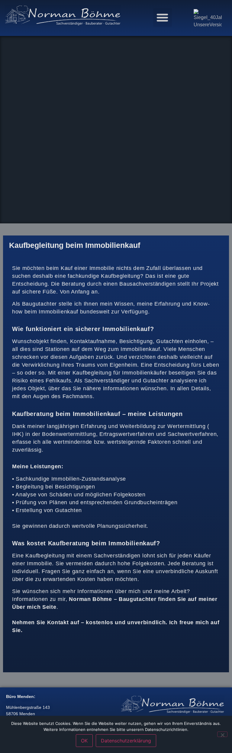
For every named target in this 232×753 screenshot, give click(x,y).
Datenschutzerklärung (126, 741)
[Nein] (222, 734)
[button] (162, 17)
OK (84, 741)
